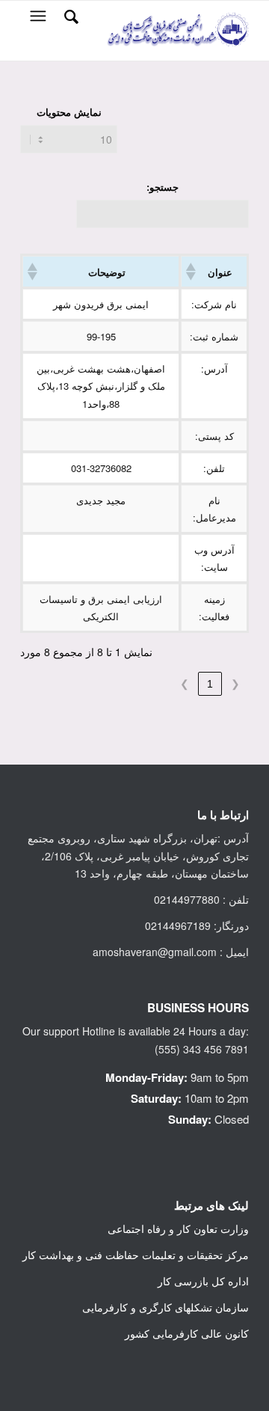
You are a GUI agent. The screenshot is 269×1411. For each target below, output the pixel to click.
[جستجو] (69, 16)
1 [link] (210, 684)
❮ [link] (235, 684)
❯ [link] (184, 684)
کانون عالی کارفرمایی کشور (187, 1333)
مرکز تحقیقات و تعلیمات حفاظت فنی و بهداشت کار (135, 1254)
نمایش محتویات (69, 112)
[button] (192, 272)
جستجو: (162, 187)
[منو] (36, 16)
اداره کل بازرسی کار (203, 1280)
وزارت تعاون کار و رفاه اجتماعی (178, 1228)
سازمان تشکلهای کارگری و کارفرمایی (165, 1307)
